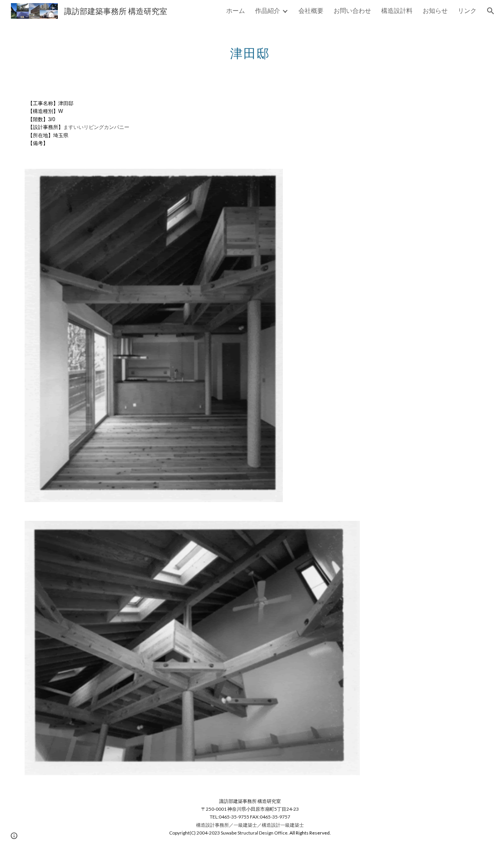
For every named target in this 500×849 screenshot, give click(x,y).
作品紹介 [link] (267, 10)
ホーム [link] (235, 10)
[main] (250, 49)
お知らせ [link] (435, 10)
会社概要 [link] (310, 10)
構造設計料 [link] (396, 10)
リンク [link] (467, 10)
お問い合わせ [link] (352, 10)
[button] (490, 11)
